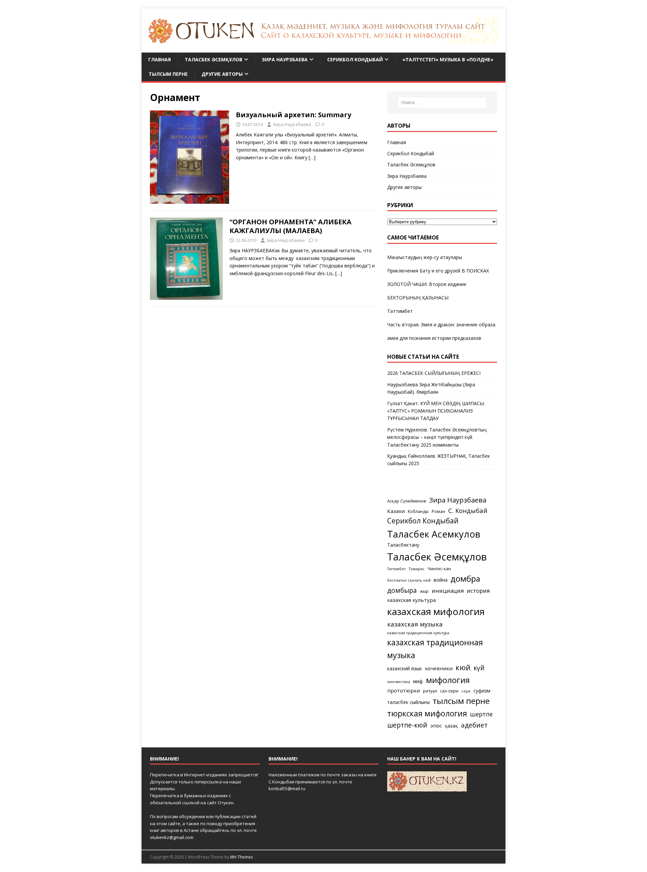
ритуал (430, 691)
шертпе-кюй (407, 725)
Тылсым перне (168, 74)
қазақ (451, 725)
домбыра (402, 590)
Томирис (417, 569)
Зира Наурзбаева (285, 59)
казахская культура (411, 599)
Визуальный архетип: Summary (293, 114)
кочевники (439, 668)
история (478, 590)
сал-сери (449, 691)
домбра (465, 578)
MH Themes (241, 857)
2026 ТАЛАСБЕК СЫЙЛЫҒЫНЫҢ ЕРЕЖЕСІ (434, 373)
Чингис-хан (439, 569)
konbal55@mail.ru (287, 788)
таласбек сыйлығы (408, 702)
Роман (438, 511)
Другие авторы (222, 74)
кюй (463, 667)
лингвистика (398, 681)
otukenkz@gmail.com (171, 837)
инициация (448, 590)
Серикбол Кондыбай (355, 59)
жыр (424, 591)
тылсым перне (461, 700)
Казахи (396, 511)
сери (465, 691)
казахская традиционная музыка (435, 648)
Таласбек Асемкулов (433, 534)
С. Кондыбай (467, 510)
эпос (436, 725)
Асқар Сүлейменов (406, 501)
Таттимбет (400, 311)
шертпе (481, 714)
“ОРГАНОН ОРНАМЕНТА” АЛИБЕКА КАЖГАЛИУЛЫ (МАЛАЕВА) (290, 226)
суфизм (481, 690)
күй (479, 667)
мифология (448, 679)
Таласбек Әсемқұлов (213, 59)
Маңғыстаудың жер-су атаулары (424, 257)
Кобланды (418, 511)
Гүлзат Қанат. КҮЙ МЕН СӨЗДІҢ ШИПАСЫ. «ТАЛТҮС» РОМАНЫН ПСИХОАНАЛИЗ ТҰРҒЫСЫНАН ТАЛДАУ (436, 411)
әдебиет (474, 725)
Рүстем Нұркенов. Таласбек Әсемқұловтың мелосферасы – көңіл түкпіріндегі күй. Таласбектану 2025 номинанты (437, 437)
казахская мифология (436, 611)
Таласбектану (403, 545)
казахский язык (404, 668)
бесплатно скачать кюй (409, 580)
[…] (312, 157)
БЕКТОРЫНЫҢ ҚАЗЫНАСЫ (418, 297)
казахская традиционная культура (418, 633)
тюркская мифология (427, 713)
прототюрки (403, 690)
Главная (159, 59)
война (441, 580)
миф (418, 681)
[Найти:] (442, 102)
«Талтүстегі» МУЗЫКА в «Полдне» (447, 59)
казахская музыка (415, 624)
